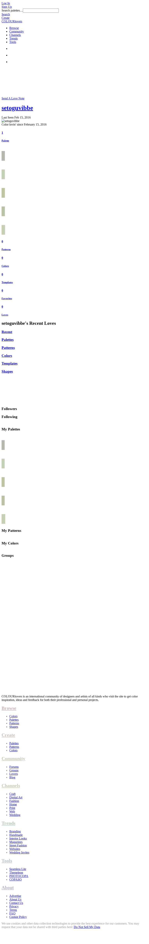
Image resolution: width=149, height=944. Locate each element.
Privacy (14, 906)
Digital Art (15, 797)
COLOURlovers (12, 21)
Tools (12, 42)
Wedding (14, 815)
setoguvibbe (17, 107)
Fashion (14, 801)
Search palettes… (12, 10)
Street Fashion (18, 845)
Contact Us (16, 902)
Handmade (16, 835)
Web (12, 811)
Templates (7, 282)
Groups (13, 770)
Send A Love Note (13, 98)
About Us (15, 899)
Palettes (8, 340)
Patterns (6, 249)
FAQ (12, 913)
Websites (14, 849)
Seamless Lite (17, 869)
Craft (12, 794)
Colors (5, 265)
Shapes (7, 371)
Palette (5, 140)
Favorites (7, 298)
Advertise (15, 895)
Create (6, 17)
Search (6, 14)
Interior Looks (18, 838)
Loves (5, 314)
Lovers (13, 773)
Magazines (16, 842)
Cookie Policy (18, 917)
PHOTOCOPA (18, 876)
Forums (14, 766)
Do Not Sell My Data (87, 927)
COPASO (15, 879)
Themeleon (16, 872)
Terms (13, 910)
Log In (6, 3)
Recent (7, 332)
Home (13, 804)
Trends (13, 38)
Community (16, 31)
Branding (15, 831)
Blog (12, 777)
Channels (15, 35)
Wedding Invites (19, 852)
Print (12, 808)
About (8, 887)
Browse (14, 28)
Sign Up (7, 6)
